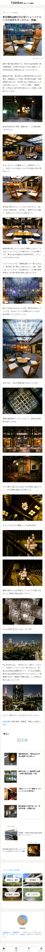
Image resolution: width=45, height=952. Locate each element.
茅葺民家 (16, 932)
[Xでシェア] (18, 740)
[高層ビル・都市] (12, 885)
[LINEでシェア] (26, 740)
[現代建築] (32, 885)
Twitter (22, 934)
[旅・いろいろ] (32, 899)
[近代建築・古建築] (12, 899)
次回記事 (6, 721)
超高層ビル (6, 932)
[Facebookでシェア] (22, 740)
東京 (7, 734)
